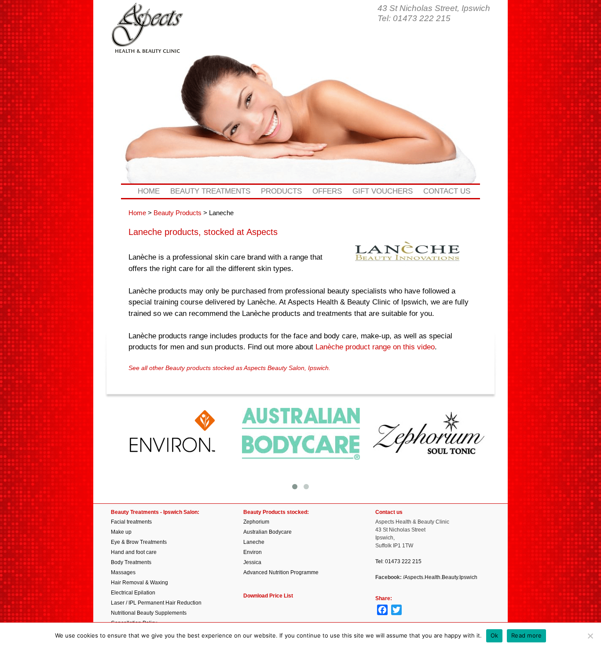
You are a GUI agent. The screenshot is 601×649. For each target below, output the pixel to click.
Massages (123, 572)
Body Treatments (131, 562)
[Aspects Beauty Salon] (147, 38)
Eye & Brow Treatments (139, 542)
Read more (526, 635)
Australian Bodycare (267, 532)
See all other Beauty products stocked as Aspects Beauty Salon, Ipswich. (229, 368)
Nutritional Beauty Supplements (149, 613)
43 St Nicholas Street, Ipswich (433, 8)
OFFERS (327, 191)
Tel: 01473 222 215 (414, 18)
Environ (252, 552)
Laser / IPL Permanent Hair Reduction (156, 603)
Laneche (253, 542)
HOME (149, 191)
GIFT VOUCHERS (382, 191)
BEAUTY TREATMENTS (210, 191)
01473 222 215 (403, 561)
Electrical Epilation (133, 593)
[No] (590, 635)
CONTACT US (446, 191)
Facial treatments (131, 522)
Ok (494, 635)
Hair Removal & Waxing (139, 582)
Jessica (252, 562)
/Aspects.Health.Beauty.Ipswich (440, 577)
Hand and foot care (134, 552)
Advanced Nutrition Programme (281, 572)
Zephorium (256, 522)
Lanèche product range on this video (375, 347)
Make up (121, 532)
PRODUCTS (281, 191)
